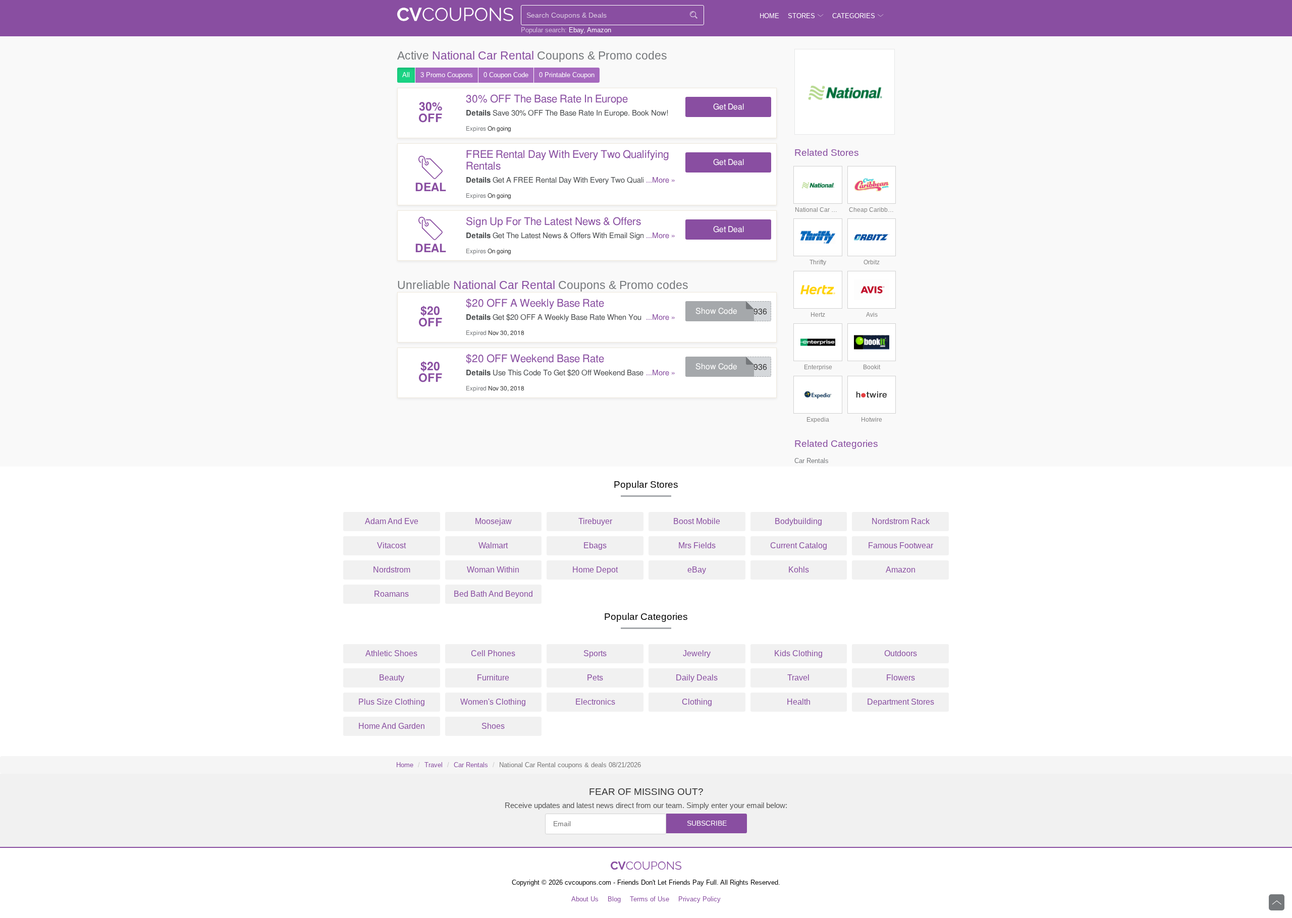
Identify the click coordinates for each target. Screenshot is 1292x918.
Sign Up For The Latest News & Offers (553, 221)
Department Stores (900, 702)
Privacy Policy (699, 899)
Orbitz (872, 262)
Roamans (391, 594)
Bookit (871, 367)
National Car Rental (818, 209)
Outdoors (900, 653)
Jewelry (697, 653)
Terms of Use (649, 899)
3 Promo (446, 75)
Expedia (817, 419)
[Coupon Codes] (455, 16)
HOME (769, 16)
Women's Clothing (493, 702)
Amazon (599, 30)
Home (404, 765)
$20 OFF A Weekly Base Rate (535, 303)
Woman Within (493, 569)
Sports (595, 653)
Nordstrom (391, 569)
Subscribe (707, 823)
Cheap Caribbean (872, 209)
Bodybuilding (798, 521)
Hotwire (871, 419)
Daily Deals (697, 677)
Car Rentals (811, 461)
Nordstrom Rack (901, 521)
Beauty (391, 677)
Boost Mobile (696, 521)
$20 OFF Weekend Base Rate (535, 359)
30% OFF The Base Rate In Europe (547, 99)
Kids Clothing (798, 653)
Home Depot (595, 569)
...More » (660, 180)
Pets (595, 677)
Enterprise (818, 367)
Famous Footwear (900, 545)
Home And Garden (391, 726)
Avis (872, 314)
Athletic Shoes (391, 653)
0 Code (505, 75)
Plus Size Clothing (391, 702)
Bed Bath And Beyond (493, 594)
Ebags (595, 545)
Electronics (595, 702)
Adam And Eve (391, 521)
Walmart (493, 545)
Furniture (493, 677)
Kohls (798, 569)
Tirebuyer (595, 521)
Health (799, 702)
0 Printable (567, 75)
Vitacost (391, 545)
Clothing (697, 702)
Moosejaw (493, 521)
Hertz (818, 314)
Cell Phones (493, 653)
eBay (696, 569)
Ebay (576, 30)
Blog (614, 899)
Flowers (900, 677)
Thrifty (818, 262)
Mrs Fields (697, 545)
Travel (798, 677)
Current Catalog (798, 545)
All (406, 75)
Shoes (493, 726)
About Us (585, 899)
